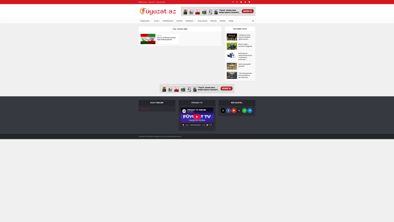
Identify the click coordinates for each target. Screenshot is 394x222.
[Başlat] (183, 125)
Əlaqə (231, 21)
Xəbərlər (213, 21)
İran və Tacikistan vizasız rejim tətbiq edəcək (166, 39)
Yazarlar (179, 21)
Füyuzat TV (151, 2)
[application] (197, 117)
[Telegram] (249, 110)
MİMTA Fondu (143, 2)
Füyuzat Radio (160, 2)
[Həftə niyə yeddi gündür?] (232, 66)
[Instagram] (223, 110)
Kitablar (223, 21)
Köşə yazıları (202, 21)
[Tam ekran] (211, 125)
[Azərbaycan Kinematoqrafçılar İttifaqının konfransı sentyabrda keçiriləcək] (232, 55)
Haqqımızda (144, 21)
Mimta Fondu (145, 109)
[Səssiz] (207, 125)
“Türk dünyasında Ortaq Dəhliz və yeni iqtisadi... (245, 75)
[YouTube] (233, 110)
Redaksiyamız (168, 21)
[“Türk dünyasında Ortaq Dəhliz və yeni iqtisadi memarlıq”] (232, 75)
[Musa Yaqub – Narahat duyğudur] (232, 46)
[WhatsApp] (244, 110)
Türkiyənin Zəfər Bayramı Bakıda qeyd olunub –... (244, 37)
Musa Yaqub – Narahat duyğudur (245, 45)
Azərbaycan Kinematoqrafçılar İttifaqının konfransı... (245, 56)
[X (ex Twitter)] (239, 110)
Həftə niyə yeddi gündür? (244, 65)
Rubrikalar (189, 21)
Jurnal (156, 21)
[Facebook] (228, 110)
